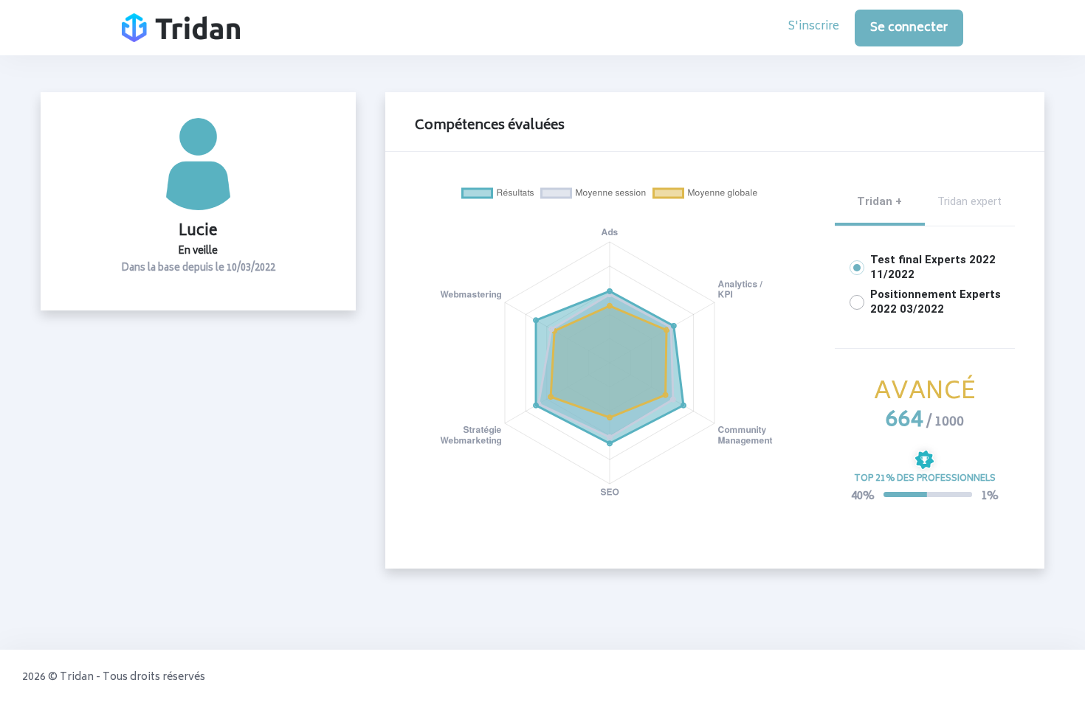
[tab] (880, 202)
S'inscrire (813, 27)
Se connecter (909, 28)
